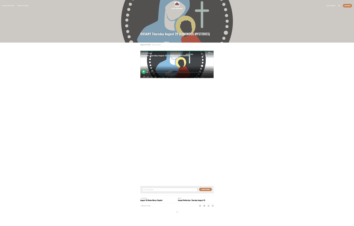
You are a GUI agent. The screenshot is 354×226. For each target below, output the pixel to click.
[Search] (339, 5)
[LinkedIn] (208, 206)
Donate (347, 6)
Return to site (146, 206)
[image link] (177, 4)
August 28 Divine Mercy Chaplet (151, 200)
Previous (144, 198)
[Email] (213, 206)
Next (179, 198)
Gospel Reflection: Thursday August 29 (191, 200)
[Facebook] (200, 206)
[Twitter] (204, 206)
